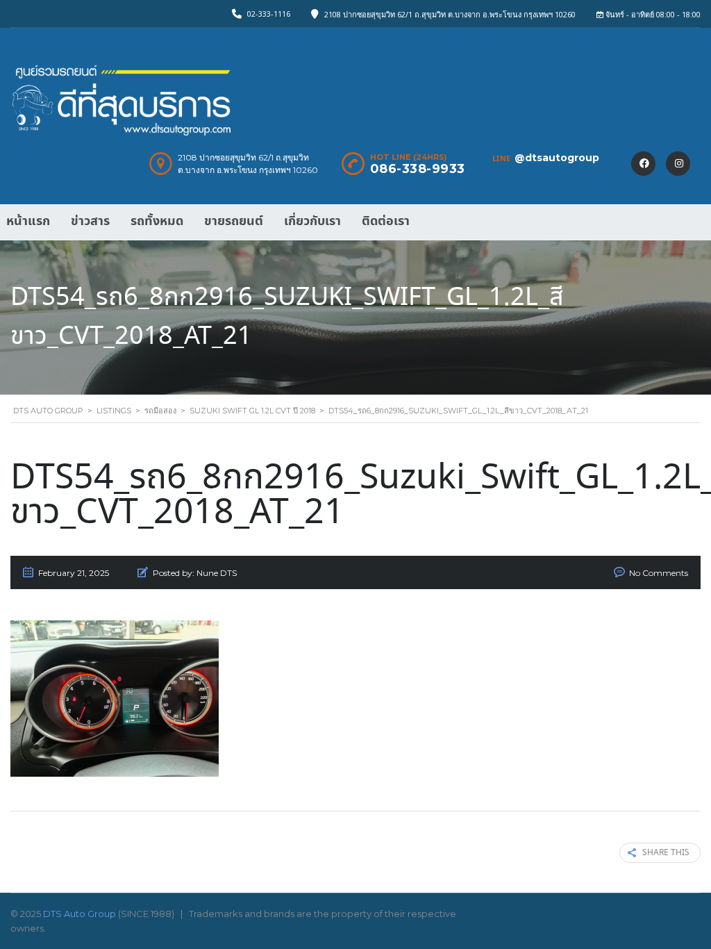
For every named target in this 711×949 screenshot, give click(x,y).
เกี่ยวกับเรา (312, 221)
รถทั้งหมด (157, 221)
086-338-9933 (417, 168)
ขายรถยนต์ (233, 221)
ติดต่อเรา (386, 221)
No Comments (658, 573)
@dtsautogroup (557, 157)
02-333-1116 (268, 13)
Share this (665, 853)
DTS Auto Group (79, 913)
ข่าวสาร (90, 221)
